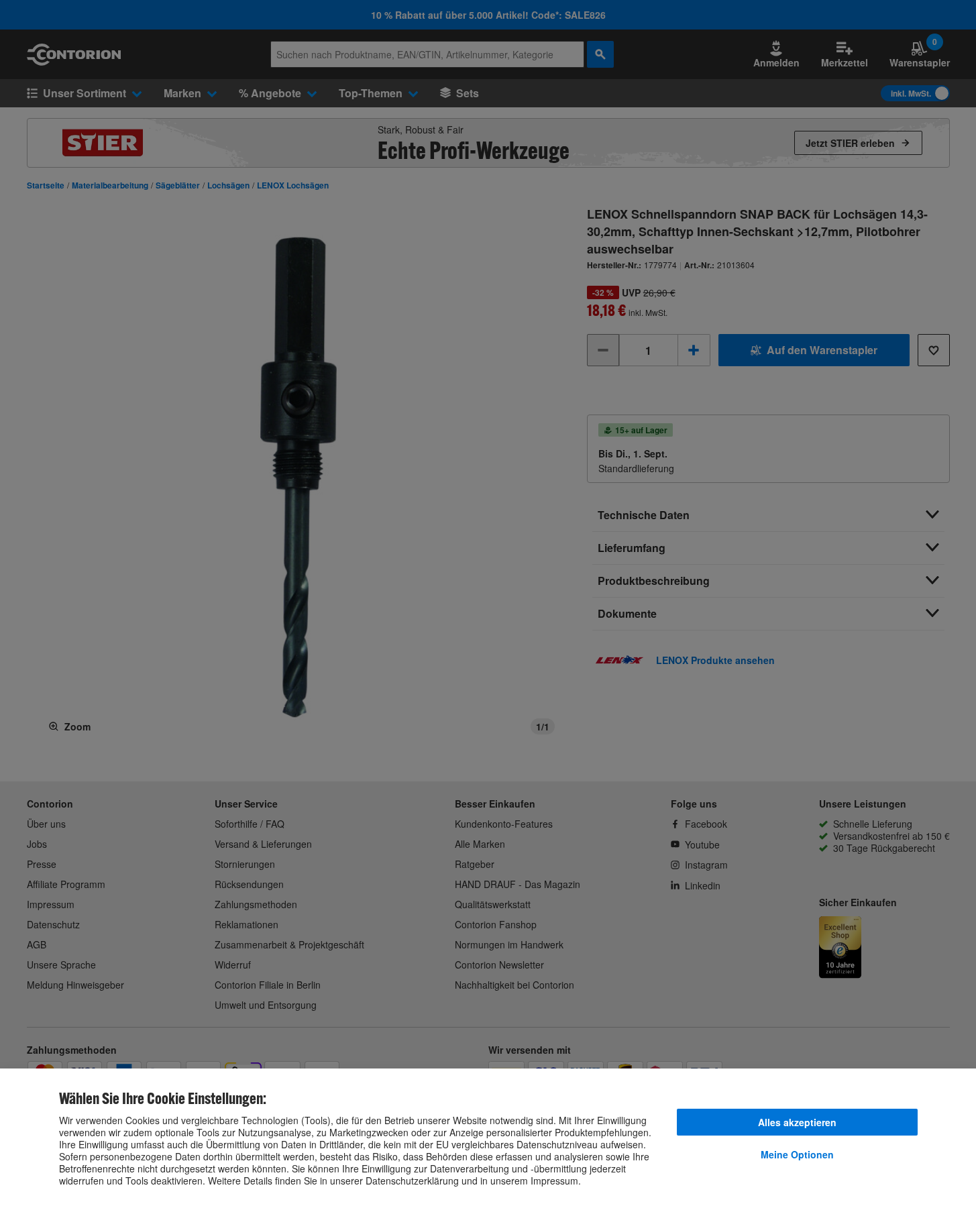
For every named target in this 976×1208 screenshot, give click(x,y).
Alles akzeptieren (797, 1122)
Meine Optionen (797, 1154)
